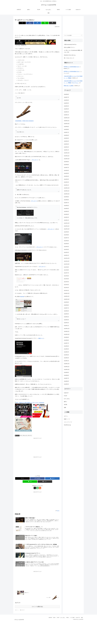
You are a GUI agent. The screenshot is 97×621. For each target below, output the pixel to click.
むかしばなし (62, 617)
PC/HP (58, 617)
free (21, 435)
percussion (26, 435)
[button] (52, 23)
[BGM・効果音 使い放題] (29, 402)
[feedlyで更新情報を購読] (37, 488)
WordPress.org (67, 424)
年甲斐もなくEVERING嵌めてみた (71, 66)
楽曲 (82, 617)
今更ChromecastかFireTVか (70, 44)
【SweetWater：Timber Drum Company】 (24, 120)
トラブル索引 (72, 617)
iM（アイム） (75, 82)
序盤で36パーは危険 (68, 85)
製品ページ (41, 338)
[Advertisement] (37, 30)
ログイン (66, 416)
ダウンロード (35, 159)
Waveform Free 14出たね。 (70, 55)
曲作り (54, 617)
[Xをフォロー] (35, 488)
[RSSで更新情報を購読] (40, 488)
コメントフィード (68, 422)
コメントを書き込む (37, 606)
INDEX (67, 617)
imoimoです (78, 617)
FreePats (22, 296)
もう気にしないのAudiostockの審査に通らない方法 (73, 51)
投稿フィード (67, 419)
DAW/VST (17, 435)
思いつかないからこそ (69, 58)
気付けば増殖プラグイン (69, 47)
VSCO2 (30, 435)
